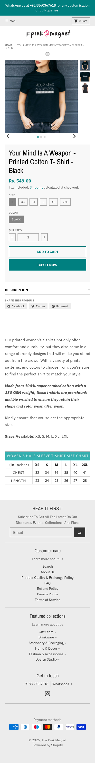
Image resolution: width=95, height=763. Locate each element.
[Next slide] (74, 136)
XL (53, 202)
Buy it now (47, 265)
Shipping (36, 187)
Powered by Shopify (47, 745)
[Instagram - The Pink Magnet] (47, 54)
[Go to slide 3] (45, 137)
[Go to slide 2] (41, 137)
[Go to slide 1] (38, 137)
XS (23, 202)
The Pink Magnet (53, 740)
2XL (65, 202)
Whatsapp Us (62, 684)
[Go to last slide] (8, 136)
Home (8, 45)
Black (16, 219)
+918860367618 (35, 684)
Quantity (15, 230)
